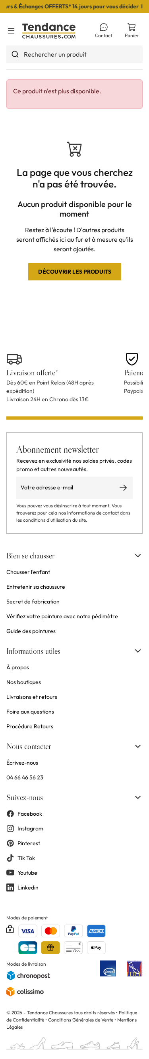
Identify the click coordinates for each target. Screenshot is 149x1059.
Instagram (30, 828)
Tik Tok (26, 858)
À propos (17, 667)
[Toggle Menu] (11, 30)
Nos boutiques (23, 682)
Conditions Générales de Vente (80, 1020)
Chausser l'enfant (28, 572)
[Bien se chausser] (138, 555)
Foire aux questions (30, 711)
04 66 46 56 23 (24, 777)
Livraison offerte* (32, 372)
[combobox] (74, 54)
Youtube (27, 872)
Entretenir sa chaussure (35, 586)
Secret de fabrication (33, 601)
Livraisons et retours (31, 696)
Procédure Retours (29, 726)
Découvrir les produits (74, 271)
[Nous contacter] (138, 746)
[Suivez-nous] (138, 797)
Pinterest (28, 843)
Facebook (29, 813)
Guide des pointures (31, 631)
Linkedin (28, 887)
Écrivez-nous (22, 762)
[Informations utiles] (138, 651)
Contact (103, 35)
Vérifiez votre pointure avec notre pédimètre (62, 616)
